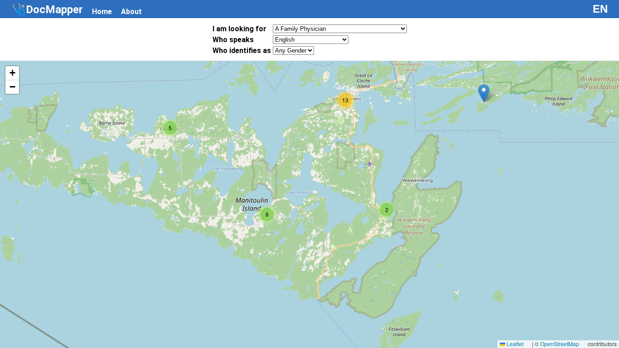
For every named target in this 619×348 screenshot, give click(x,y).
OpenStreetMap (559, 344)
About (131, 11)
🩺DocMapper (47, 9)
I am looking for (239, 28)
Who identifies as (242, 50)
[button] (483, 93)
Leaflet (514, 344)
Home (102, 11)
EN (600, 9)
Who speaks (233, 39)
